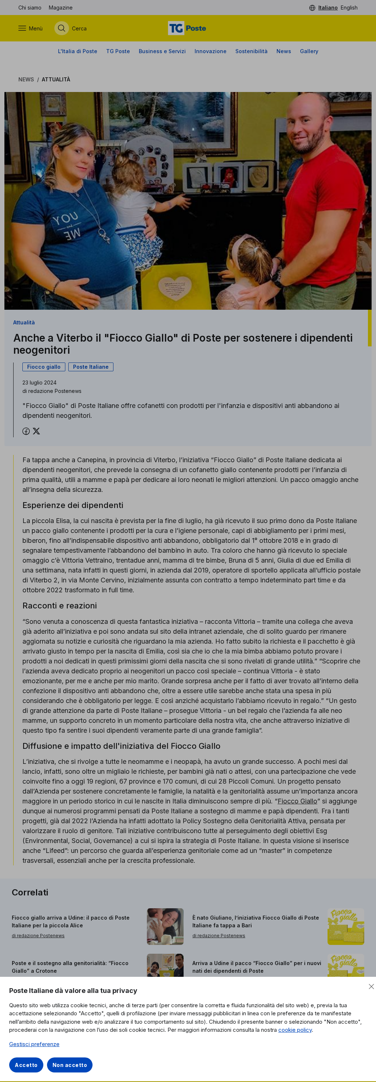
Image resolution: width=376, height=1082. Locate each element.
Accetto (26, 1065)
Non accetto (70, 1065)
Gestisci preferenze (34, 1044)
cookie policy (295, 1029)
